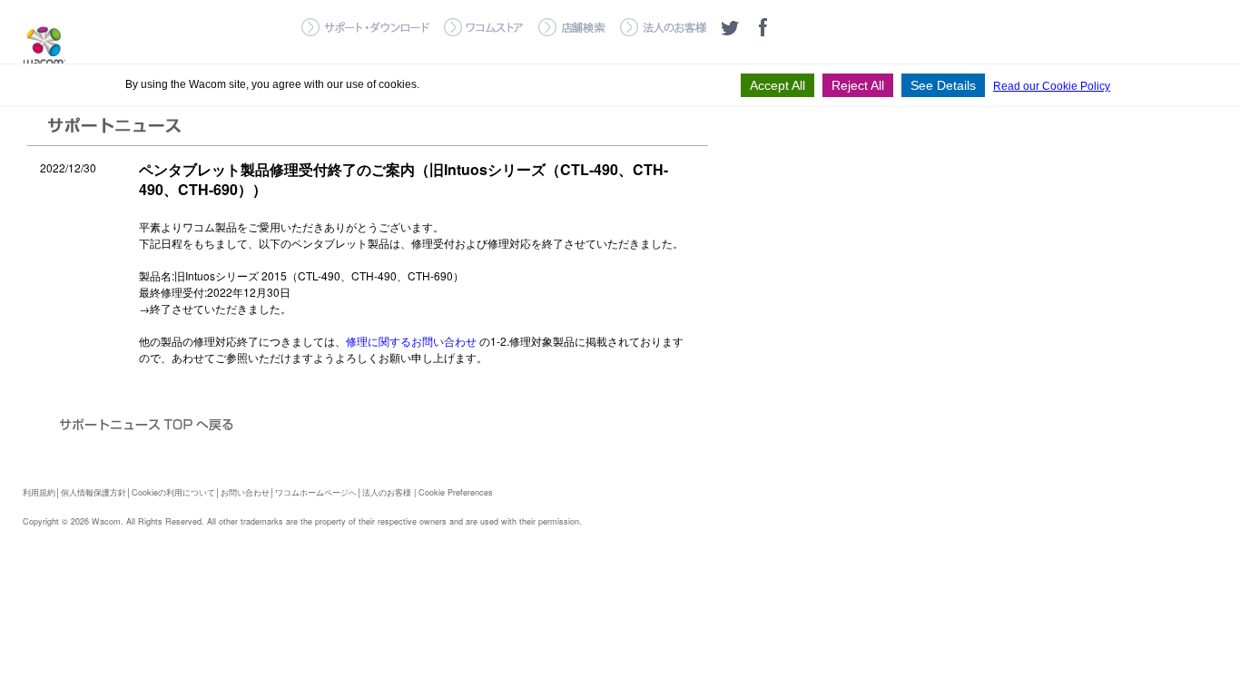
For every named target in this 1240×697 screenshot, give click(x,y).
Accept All (777, 85)
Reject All (858, 85)
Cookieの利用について (173, 492)
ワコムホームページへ (316, 492)
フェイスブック (762, 27)
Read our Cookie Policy (1051, 86)
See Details (943, 85)
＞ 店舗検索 (571, 27)
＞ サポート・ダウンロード (365, 27)
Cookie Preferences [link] (455, 492)
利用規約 (39, 492)
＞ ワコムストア (484, 27)
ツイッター (730, 27)
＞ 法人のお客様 (663, 27)
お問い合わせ (245, 492)
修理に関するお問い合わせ (411, 340)
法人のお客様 (386, 492)
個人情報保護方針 (93, 492)
